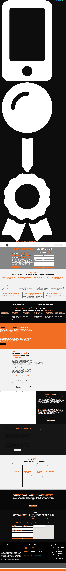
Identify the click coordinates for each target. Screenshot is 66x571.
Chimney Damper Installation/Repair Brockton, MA (33, 294)
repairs (6, 339)
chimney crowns (42, 411)
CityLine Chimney (32, 566)
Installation (16, 255)
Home (20, 244)
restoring (44, 409)
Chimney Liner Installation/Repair (59, 551)
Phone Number (46, 254)
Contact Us (43, 244)
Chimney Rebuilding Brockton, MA (54, 293)
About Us (24, 244)
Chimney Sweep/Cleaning (60, 556)
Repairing (27, 255)
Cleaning (23, 253)
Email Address (36, 256)
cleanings (2, 339)
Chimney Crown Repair (48, 312)
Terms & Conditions (37, 565)
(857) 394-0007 (27, 81)
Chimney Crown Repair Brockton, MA (41, 285)
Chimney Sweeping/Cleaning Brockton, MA (8, 278)
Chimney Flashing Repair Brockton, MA (25, 285)
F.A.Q (35, 244)
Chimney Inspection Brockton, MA (25, 278)
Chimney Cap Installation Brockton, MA (57, 278)
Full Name (35, 254)
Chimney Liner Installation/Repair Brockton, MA (8, 286)
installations (11, 339)
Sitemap (26, 565)
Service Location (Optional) (39, 259)
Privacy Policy (30, 565)
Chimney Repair (58, 555)
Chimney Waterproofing (38, 312)
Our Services (30, 244)
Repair (25, 353)
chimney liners (55, 416)
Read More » (13, 319)
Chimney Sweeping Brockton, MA (29, 383)
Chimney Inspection (59, 549)
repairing (53, 410)
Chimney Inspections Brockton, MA (28, 376)
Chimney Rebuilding (4, 312)
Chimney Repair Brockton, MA (41, 277)
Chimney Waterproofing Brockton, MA (57, 285)
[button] (56, 0)
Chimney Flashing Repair (59, 312)
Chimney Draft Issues (26, 312)
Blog (38, 244)
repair (39, 412)
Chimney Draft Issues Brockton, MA (11, 293)
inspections (28, 338)
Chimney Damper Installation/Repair (15, 313)
